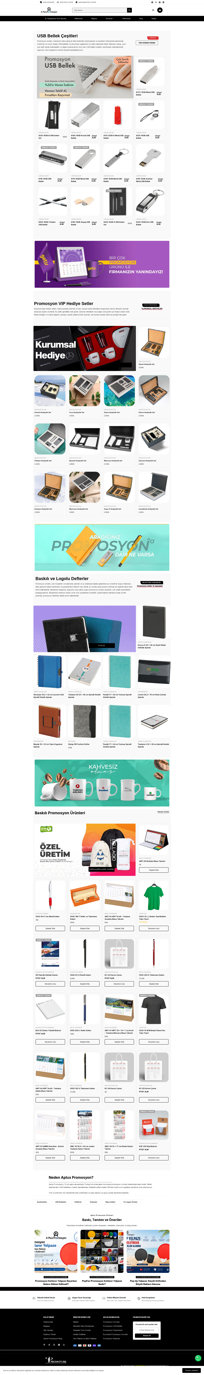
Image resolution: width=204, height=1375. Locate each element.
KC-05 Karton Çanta (147, 1088)
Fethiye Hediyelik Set (43, 461)
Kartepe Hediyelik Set (43, 509)
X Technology (139, 1366)
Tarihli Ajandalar (144, 642)
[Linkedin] (163, 2)
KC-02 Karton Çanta (113, 975)
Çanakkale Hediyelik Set (148, 509)
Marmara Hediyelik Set (113, 461)
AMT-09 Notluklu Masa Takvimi (152, 861)
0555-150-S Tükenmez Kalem (82, 1088)
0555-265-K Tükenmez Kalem (151, 975)
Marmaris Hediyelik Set (78, 509)
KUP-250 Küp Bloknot (148, 1146)
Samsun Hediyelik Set (147, 461)
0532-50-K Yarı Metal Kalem (47, 916)
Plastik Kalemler (42, 913)
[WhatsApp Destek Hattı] (64, 1345)
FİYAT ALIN (159, 93)
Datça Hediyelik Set (112, 412)
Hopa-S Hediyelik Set (112, 509)
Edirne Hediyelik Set (147, 412)
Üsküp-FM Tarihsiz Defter (79, 744)
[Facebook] (152, 2)
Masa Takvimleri (145, 858)
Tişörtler (142, 913)
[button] (147, 43)
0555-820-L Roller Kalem (80, 1030)
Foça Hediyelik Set (76, 412)
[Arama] (129, 10)
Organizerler (143, 692)
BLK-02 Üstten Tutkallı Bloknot (48, 1030)
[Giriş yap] (153, 10)
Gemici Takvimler (76, 1143)
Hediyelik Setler (144, 361)
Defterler (72, 741)
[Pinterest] (159, 2)
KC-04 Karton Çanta (113, 1088)
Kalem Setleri (75, 913)
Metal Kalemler (145, 972)
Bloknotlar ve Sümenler (45, 972)
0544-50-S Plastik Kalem (80, 975)
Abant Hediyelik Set (146, 364)
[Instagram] (156, 2)
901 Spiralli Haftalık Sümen (47, 975)
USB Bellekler (141, 89)
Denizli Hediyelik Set (43, 412)
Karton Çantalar (111, 972)
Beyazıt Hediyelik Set (77, 461)
